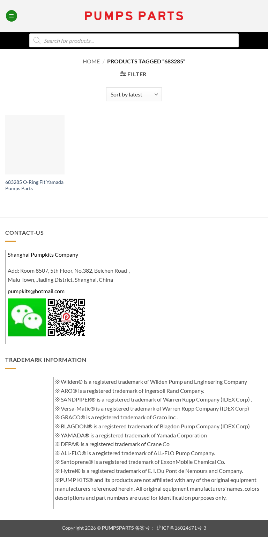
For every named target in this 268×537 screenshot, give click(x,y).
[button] (11, 16)
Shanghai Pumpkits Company (43, 254)
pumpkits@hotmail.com (36, 291)
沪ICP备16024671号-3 (181, 528)
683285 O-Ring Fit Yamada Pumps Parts (34, 185)
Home (91, 61)
